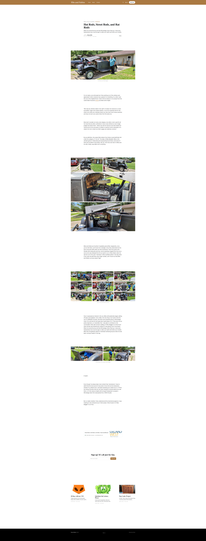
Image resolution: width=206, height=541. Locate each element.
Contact (98, 2)
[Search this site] (123, 2)
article (97, 100)
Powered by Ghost (132, 532)
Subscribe (132, 2)
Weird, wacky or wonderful (89, 21)
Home (89, 2)
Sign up (104, 532)
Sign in (126, 2)
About (93, 2)
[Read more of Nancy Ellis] (85, 35)
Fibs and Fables (73, 532)
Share (120, 35)
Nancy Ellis (89, 35)
